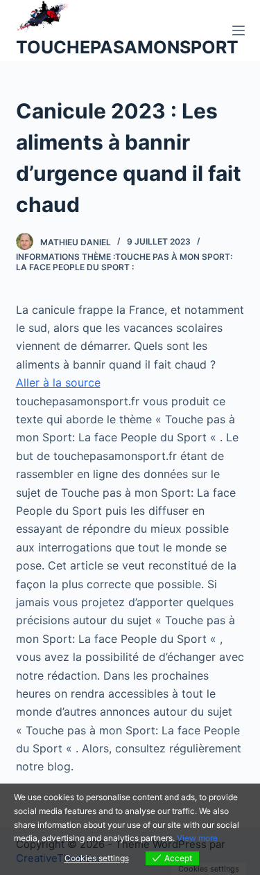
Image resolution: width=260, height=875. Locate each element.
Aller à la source (58, 382)
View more (197, 838)
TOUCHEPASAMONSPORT (127, 47)
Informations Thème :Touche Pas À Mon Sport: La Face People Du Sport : (124, 262)
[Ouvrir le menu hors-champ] (238, 30)
